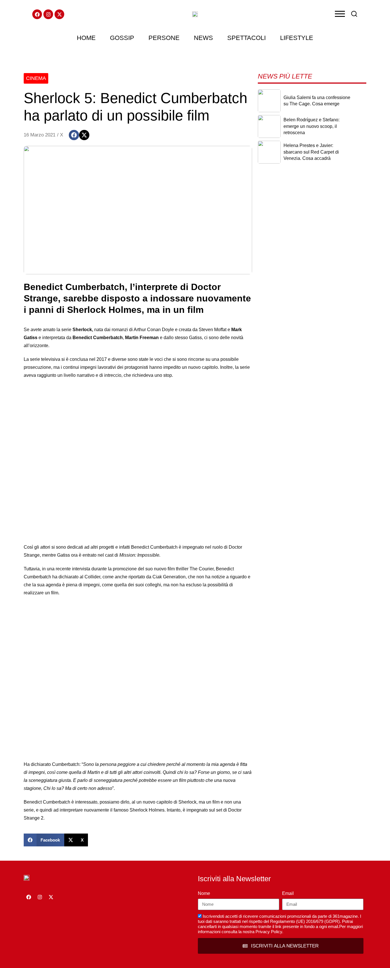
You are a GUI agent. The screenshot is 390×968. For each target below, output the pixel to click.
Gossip (122, 37)
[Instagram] (48, 14)
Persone (164, 37)
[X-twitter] (59, 14)
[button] (74, 135)
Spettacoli (246, 37)
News (203, 37)
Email (288, 893)
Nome (204, 893)
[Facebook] (37, 14)
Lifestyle (296, 37)
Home (86, 37)
